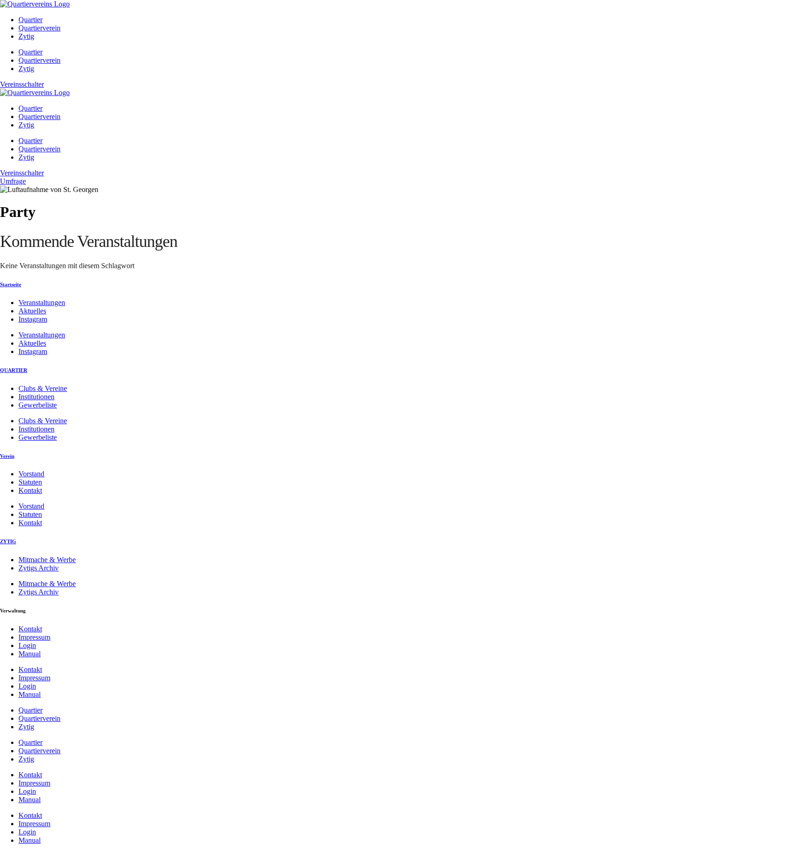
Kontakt (30, 490)
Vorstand (31, 474)
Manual (29, 654)
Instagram (32, 319)
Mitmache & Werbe (47, 560)
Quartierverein (39, 28)
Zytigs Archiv (38, 568)
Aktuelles (32, 311)
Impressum (34, 637)
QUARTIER (13, 370)
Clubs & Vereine (42, 388)
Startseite (10, 284)
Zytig (26, 36)
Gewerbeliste (37, 405)
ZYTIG (8, 541)
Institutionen (36, 397)
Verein (7, 456)
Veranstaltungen (41, 302)
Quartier (30, 20)
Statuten (30, 482)
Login (27, 645)
